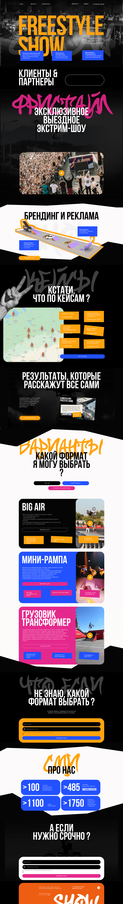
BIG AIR (47, 483)
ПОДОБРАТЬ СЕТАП (61, 738)
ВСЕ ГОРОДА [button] (82, 356)
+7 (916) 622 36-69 (98, 4)
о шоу (21, 4)
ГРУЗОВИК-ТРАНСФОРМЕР (61, 488)
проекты (33, 4)
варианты (75, 4)
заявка (86, 4)
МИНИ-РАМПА (76, 483)
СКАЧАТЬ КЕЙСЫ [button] (29, 418)
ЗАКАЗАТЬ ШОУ (93, 41)
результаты (46, 4)
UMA (49, 894)
